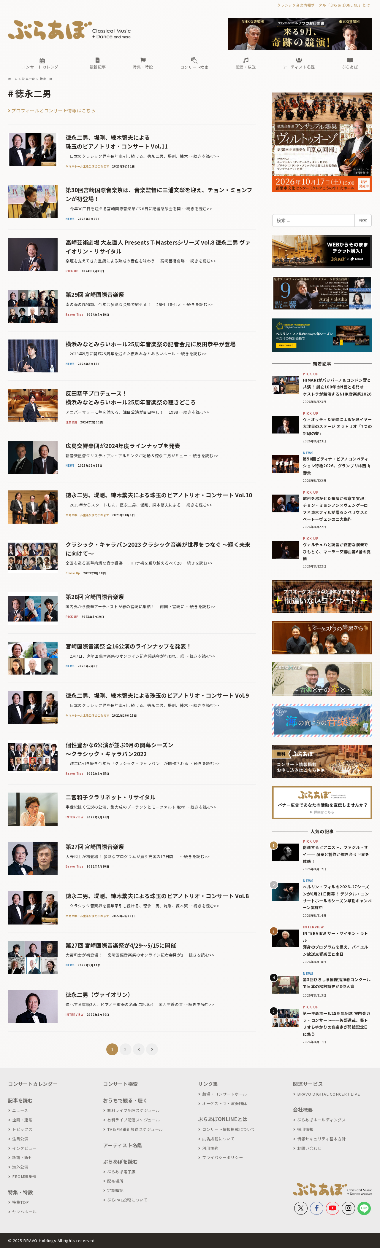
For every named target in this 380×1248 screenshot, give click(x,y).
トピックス (22, 1129)
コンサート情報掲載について (228, 1129)
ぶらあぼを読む (120, 1161)
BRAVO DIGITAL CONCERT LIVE (328, 1094)
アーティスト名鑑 (122, 1145)
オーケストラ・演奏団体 (224, 1103)
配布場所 (115, 1181)
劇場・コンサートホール (224, 1094)
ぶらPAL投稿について (127, 1200)
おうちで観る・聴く (125, 1100)
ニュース (20, 1110)
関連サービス (308, 1083)
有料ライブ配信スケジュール (133, 1120)
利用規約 (210, 1148)
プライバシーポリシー (222, 1157)
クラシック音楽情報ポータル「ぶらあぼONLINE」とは (323, 4)
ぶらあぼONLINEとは (222, 1119)
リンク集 (208, 1083)
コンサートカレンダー (33, 1083)
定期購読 (115, 1190)
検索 (363, 220)
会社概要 (303, 1109)
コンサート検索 (120, 1083)
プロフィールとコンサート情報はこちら (53, 110)
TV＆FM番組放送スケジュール (135, 1129)
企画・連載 (22, 1120)
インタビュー (24, 1148)
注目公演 (20, 1139)
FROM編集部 (24, 1176)
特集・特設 (20, 1192)
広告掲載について (218, 1139)
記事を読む (20, 1100)
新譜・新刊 (22, 1157)
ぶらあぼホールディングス (321, 1120)
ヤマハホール (24, 1211)
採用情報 (305, 1129)
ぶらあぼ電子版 (121, 1171)
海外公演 (20, 1167)
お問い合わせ (309, 1148)
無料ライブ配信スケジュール (133, 1110)
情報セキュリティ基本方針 (321, 1139)
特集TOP (20, 1202)
